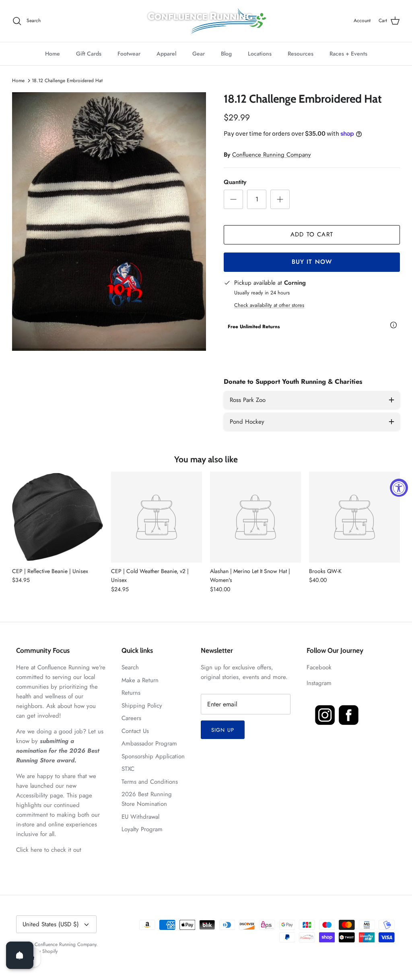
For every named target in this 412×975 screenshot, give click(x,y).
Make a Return (140, 680)
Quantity (235, 182)
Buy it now (312, 261)
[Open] (19, 955)
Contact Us (135, 731)
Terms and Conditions (150, 781)
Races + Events (348, 54)
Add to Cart (311, 234)
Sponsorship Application (153, 756)
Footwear (128, 54)
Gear (198, 54)
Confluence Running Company (271, 154)
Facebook (319, 667)
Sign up (222, 730)
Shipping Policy (142, 705)
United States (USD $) (51, 924)
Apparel (166, 54)
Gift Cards (88, 54)
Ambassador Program (149, 743)
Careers (131, 718)
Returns (131, 692)
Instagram (319, 683)
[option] (109, 221)
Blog (226, 54)
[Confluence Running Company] (206, 21)
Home (52, 54)
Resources (300, 54)
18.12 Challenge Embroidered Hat (67, 80)
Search (130, 667)
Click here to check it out (48, 849)
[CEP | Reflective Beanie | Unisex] (57, 517)
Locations (260, 54)
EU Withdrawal (140, 816)
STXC (128, 768)
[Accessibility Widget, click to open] (399, 487)
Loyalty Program (142, 829)
